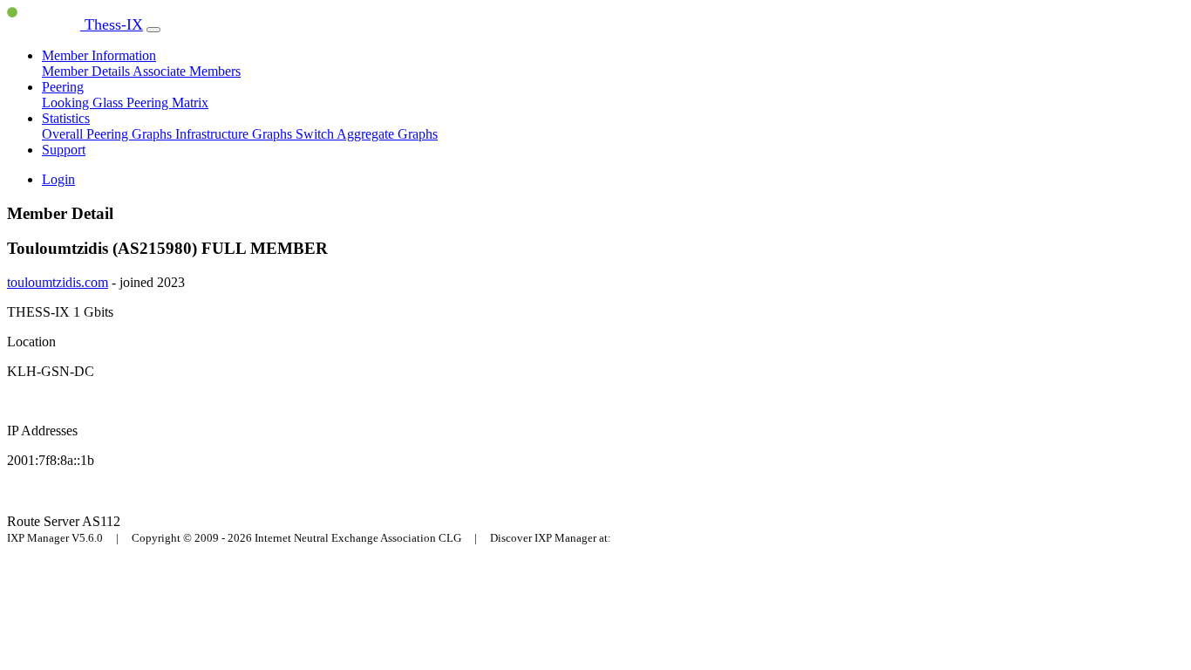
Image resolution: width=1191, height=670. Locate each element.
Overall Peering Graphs (108, 133)
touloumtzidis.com (57, 282)
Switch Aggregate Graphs (367, 133)
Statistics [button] (66, 118)
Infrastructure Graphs (235, 133)
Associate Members (187, 71)
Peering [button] (63, 86)
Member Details (87, 71)
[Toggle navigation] (153, 29)
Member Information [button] (99, 55)
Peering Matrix (167, 102)
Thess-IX (111, 24)
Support (63, 149)
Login (58, 179)
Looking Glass (84, 102)
